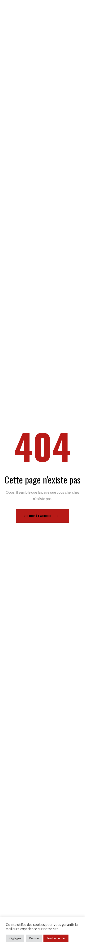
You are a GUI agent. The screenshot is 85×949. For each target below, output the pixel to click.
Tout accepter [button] (56, 938)
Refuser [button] (34, 938)
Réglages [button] (15, 938)
